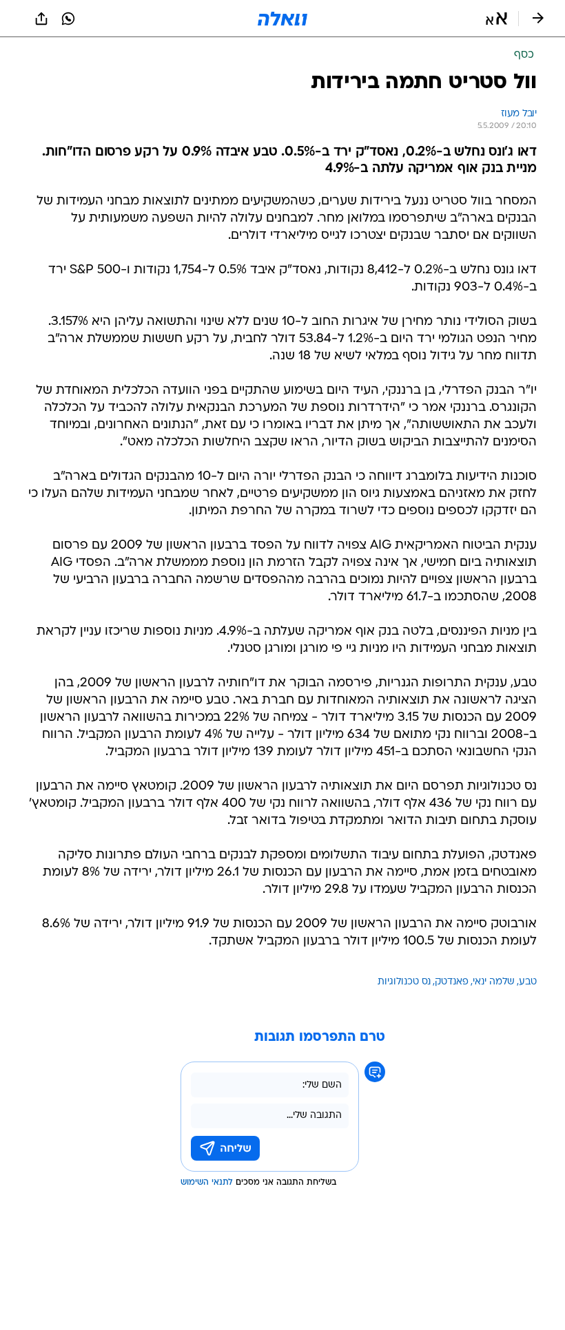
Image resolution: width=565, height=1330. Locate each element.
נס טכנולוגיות (404, 982)
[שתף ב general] (41, 18)
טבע (528, 982)
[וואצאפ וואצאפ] (68, 18)
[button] (496, 18)
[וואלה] (282, 18)
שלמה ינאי (494, 982)
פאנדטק (452, 982)
